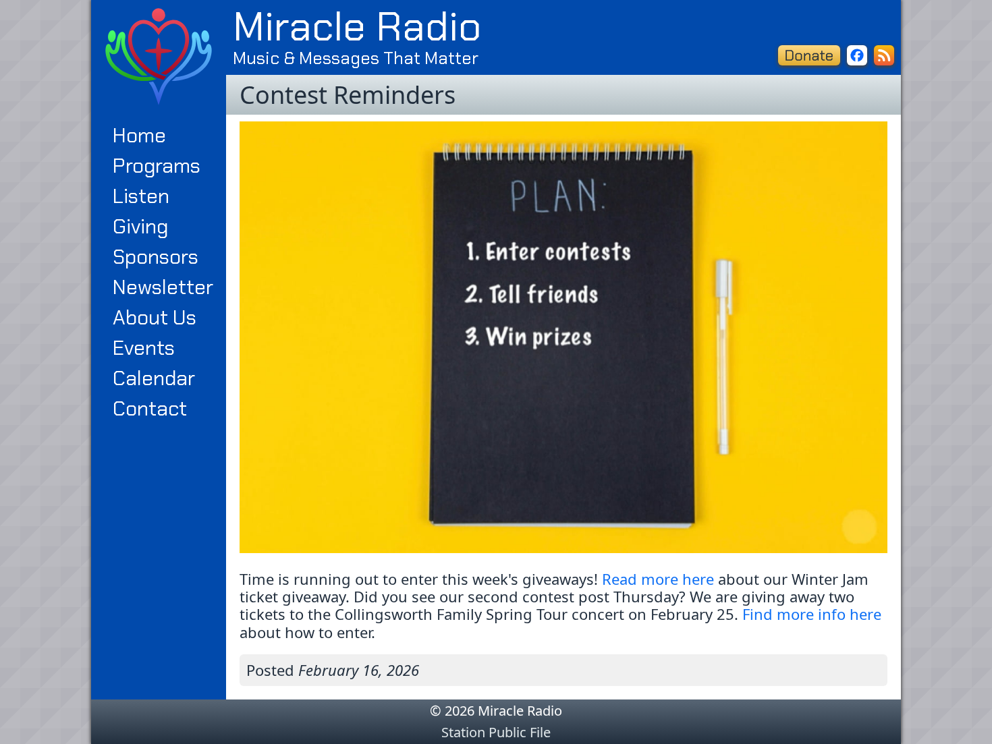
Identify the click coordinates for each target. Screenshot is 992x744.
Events (144, 348)
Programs (156, 165)
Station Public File (496, 732)
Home (139, 135)
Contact (150, 408)
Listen (141, 196)
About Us (154, 317)
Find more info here (811, 614)
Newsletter (163, 287)
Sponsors (155, 257)
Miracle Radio (357, 26)
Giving (140, 226)
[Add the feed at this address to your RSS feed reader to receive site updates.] (884, 55)
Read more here (658, 579)
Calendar (154, 378)
